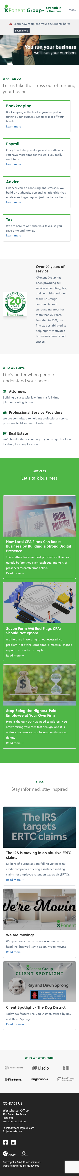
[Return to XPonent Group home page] (33, 10)
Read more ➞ (39, 573)
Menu (72, 10)
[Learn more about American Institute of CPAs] (10, 1153)
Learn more (21, 30)
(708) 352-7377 (14, 1131)
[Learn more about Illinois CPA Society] (24, 1153)
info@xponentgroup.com (20, 1128)
